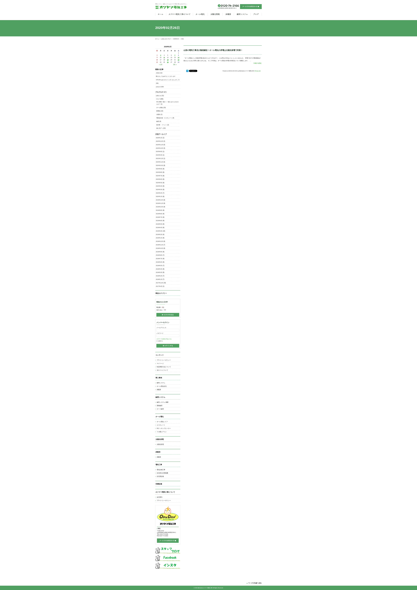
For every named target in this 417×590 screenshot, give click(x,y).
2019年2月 (159, 234)
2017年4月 (159, 286)
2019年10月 (159, 207)
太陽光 (158, 114)
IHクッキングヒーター (164, 428)
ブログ (158, 99)
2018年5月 (159, 265)
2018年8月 (159, 255)
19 (168, 60)
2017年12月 (159, 283)
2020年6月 (159, 179)
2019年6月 (159, 220)
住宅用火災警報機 (162, 473)
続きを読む (258, 63)
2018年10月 (159, 248)
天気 (157, 83)
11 (164, 57)
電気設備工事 (161, 469)
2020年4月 (159, 186)
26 (168, 62)
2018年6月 (159, 262)
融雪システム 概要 (162, 402)
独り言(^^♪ (159, 128)
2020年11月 (159, 162)
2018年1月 (159, 279)
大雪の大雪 (159, 73)
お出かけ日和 (160, 87)
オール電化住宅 (162, 386)
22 (178, 60)
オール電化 (159, 107)
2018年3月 (159, 272)
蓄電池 (158, 111)
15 (178, 57)
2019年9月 (159, 210)
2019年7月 (159, 217)
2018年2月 (159, 276)
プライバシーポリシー (164, 360)
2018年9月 (159, 252)
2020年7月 (159, 176)
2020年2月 (176, 39)
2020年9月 (159, 169)
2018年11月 (159, 245)
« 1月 (160, 64)
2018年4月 (159, 269)
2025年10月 (159, 148)
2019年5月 (159, 224)
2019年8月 (159, 214)
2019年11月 (159, 203)
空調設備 (159, 484)
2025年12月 (159, 141)
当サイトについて (162, 370)
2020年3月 (159, 189)
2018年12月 (159, 241)
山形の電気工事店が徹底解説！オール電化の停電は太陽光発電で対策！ (213, 50)
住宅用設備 (160, 476)
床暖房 (159, 389)
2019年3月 (159, 231)
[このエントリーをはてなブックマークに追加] (187, 71)
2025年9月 (159, 151)
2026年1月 (159, 138)
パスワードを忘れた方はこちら (164, 339)
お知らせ (158, 95)
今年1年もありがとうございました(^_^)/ (167, 80)
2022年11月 (159, 158)
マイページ (160, 363)
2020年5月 (159, 182)
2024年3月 (159, 155)
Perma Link (258, 71)
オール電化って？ (162, 421)
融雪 (157, 121)
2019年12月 (159, 200)
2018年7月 (159, 258)
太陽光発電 (160, 444)
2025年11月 (159, 144)
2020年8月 (159, 172)
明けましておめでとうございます (165, 76)
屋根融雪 (159, 405)
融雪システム (161, 383)
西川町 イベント (161, 125)
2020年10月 (159, 165)
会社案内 (159, 497)
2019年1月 (159, 238)
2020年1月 (159, 196)
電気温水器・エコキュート (164, 118)
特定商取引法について (164, 367)
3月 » (175, 64)
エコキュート (161, 425)
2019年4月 (159, 227)
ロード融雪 (160, 409)
